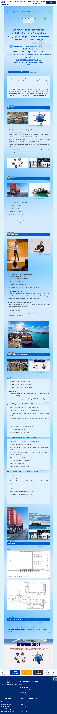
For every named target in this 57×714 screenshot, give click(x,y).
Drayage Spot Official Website (16, 629)
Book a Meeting (27, 672)
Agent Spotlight (24, 706)
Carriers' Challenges (6, 704)
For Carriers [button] (27, 1)
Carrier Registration (5, 701)
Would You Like (24, 687)
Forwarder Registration (36, 2)
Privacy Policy (24, 711)
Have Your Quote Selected (7, 711)
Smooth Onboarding (6, 709)
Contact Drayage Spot (15, 672)
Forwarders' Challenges (26, 685)
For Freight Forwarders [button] (16, 1)
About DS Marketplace (26, 701)
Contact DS (23, 709)
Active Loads (43, 2)
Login (51, 2)
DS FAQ (23, 704)
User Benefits (23, 692)
